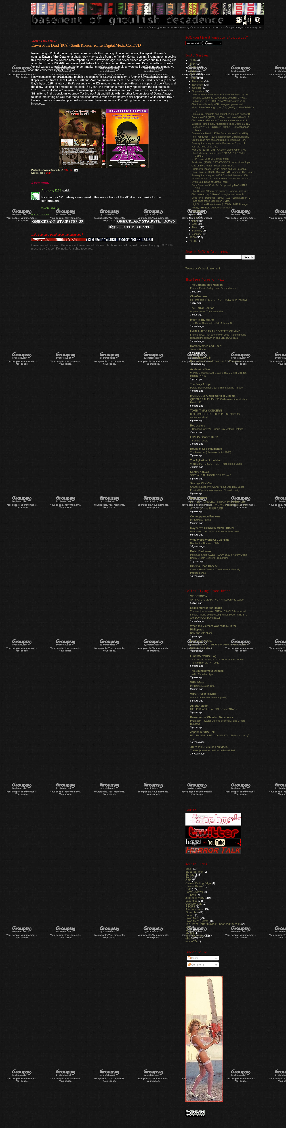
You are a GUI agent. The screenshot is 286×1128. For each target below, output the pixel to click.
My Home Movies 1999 (202, 686)
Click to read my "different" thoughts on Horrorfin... (218, 194)
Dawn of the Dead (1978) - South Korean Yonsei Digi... (220, 133)
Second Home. (198, 349)
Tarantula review (199, 440)
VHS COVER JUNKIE (203, 694)
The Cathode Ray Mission (206, 284)
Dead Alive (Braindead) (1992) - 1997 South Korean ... (220, 197)
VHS (188, 929)
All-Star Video (199, 705)
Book (188, 877)
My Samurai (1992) (200, 520)
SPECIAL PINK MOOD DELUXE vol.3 (210, 475)
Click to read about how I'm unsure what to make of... (220, 120)
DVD (48, 173)
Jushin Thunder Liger (201, 674)
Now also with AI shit (201, 633)
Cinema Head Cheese (204, 566)
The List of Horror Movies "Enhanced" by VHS (213, 923)
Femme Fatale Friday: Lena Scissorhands (213, 288)
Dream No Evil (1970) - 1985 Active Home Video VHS (220, 117)
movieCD (191, 941)
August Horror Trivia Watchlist (206, 311)
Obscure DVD (193, 903)
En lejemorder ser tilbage (206, 607)
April (195, 224)
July (194, 214)
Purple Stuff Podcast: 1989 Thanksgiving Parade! (216, 387)
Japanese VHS (194, 897)
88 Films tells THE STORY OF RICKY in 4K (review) (218, 299)
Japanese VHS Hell (202, 732)
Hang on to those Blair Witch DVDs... (211, 201)
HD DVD (190, 894)
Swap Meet (192, 918)
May (195, 220)
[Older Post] (146, 222)
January (197, 234)
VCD (188, 926)
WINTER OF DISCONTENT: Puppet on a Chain (216, 463)
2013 (192, 67)
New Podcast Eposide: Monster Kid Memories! (215, 361)
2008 (192, 240)
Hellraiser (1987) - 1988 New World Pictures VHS (218, 101)
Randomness (193, 909)
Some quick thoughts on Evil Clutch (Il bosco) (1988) (219, 175)
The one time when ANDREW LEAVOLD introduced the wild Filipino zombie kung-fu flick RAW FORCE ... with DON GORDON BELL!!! (218, 614)
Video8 (189, 932)
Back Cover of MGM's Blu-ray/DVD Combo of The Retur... (222, 172)
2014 (192, 63)
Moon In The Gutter (202, 319)
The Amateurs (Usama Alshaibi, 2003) (210, 452)
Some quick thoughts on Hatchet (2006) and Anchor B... (221, 114)
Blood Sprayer (194, 871)
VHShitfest (197, 682)
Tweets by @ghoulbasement (202, 268)
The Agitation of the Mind (205, 460)
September (198, 91)
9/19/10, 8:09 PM (50, 207)
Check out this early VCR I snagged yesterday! (217, 104)
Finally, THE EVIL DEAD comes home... (212, 207)
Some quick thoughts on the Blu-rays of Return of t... (219, 143)
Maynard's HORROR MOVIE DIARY (212, 528)
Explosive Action (201, 641)
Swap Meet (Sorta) (196, 921)
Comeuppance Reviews (205, 516)
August (196, 210)
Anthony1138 (51, 190)
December (198, 81)
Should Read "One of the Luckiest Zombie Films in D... (220, 191)
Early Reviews (194, 892)
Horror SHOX (198, 498)
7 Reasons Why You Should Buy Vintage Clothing (216, 429)
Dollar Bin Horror (201, 551)
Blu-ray (189, 874)
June (195, 217)
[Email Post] (76, 170)
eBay (188, 938)
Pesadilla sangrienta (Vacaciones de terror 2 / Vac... (219, 97)
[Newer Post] (57, 222)
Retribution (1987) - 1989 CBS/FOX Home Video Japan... (222, 162)
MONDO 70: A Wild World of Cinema (213, 395)
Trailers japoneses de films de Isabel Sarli (212, 750)
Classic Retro (193, 886)
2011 (192, 74)
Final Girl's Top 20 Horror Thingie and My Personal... (219, 169)
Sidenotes (191, 912)
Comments (197, 964)
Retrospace (197, 425)
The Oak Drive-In (200, 357)
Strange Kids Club (201, 483)
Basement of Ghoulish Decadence (211, 717)
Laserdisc (191, 900)
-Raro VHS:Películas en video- (209, 747)
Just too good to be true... (205, 146)
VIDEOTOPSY (198, 596)
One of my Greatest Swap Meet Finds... (213, 165)
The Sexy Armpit (200, 384)
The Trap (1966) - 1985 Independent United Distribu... (220, 136)
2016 (192, 60)
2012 (192, 70)
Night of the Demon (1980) (204, 543)
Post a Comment (40, 214)
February (197, 230)
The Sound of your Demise (207, 670)
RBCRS (190, 906)
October (197, 87)
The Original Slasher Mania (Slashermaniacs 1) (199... (220, 94)
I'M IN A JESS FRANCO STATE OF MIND (215, 331)
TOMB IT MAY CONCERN (206, 410)
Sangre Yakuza (199, 471)
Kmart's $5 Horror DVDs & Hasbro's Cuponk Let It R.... (221, 178)
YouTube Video (194, 935)
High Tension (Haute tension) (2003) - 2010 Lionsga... (220, 204)
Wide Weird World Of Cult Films (209, 539)
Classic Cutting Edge (198, 883)
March (196, 227)
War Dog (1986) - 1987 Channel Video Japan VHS (218, 149)
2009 (192, 237)
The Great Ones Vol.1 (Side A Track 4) (211, 323)
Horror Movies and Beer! (206, 345)
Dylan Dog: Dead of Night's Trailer (209, 182)
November (198, 84)
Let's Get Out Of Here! (204, 437)
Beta (188, 868)
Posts (194, 958)
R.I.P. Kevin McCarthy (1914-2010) (210, 159)
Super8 (189, 915)
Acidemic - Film (200, 369)
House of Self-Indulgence (206, 448)
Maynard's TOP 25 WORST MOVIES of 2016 (214, 531)
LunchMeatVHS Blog (203, 656)
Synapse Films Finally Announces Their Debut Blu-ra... (220, 123)
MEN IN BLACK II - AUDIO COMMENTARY (213, 709)
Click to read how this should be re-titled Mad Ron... (219, 140)
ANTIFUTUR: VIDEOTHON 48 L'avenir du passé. (217, 599)
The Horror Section (202, 308)
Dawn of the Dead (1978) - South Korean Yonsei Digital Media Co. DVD (86, 45)
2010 (192, 77)
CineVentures (198, 296)
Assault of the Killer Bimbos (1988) (208, 697)
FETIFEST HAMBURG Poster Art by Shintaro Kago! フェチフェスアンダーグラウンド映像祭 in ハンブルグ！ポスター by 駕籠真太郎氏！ (218, 505)
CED (188, 880)
